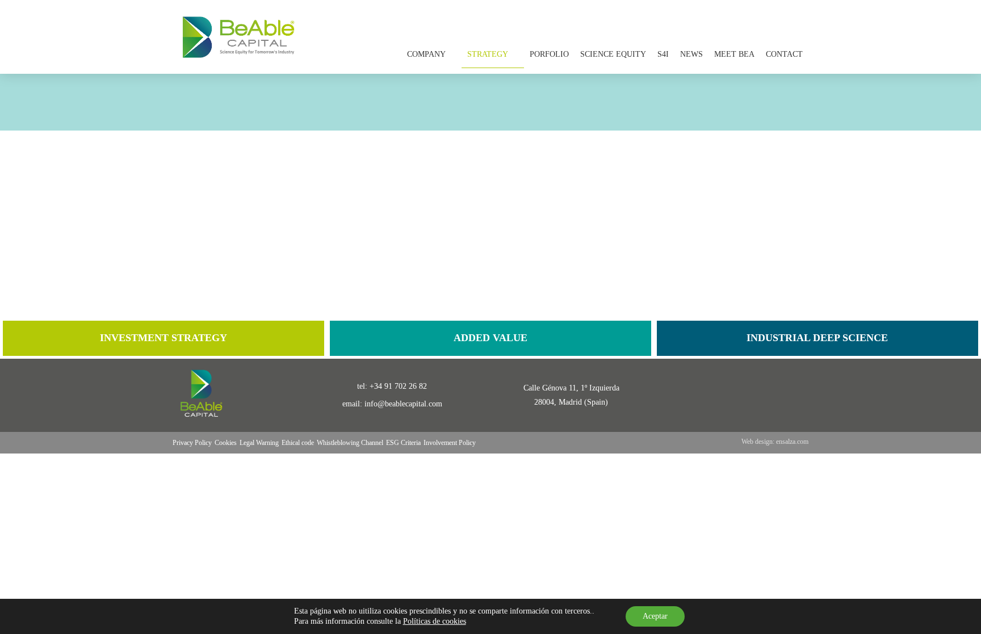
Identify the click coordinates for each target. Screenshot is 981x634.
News (691, 54)
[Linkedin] (715, 395)
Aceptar (655, 616)
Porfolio (549, 54)
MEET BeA (734, 54)
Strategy (487, 54)
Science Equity (613, 54)
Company (426, 54)
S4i (663, 54)
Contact (784, 54)
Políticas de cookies (434, 621)
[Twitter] (750, 395)
